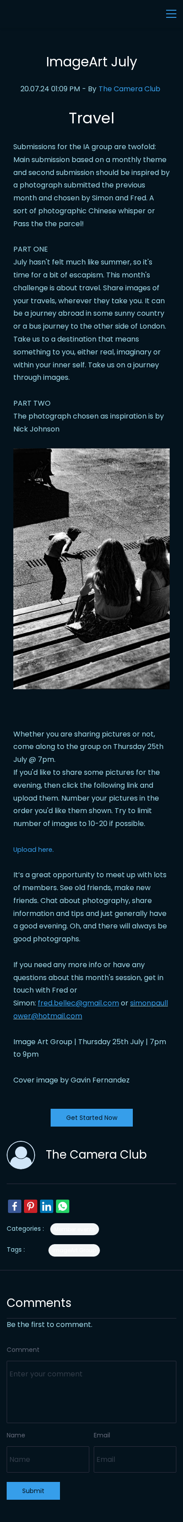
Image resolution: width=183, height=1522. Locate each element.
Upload (24, 849)
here (44, 849)
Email (102, 1435)
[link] (14, 1206)
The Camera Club (129, 89)
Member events (74, 1229)
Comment (23, 1349)
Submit (33, 1490)
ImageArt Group (74, 1250)
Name (16, 1435)
